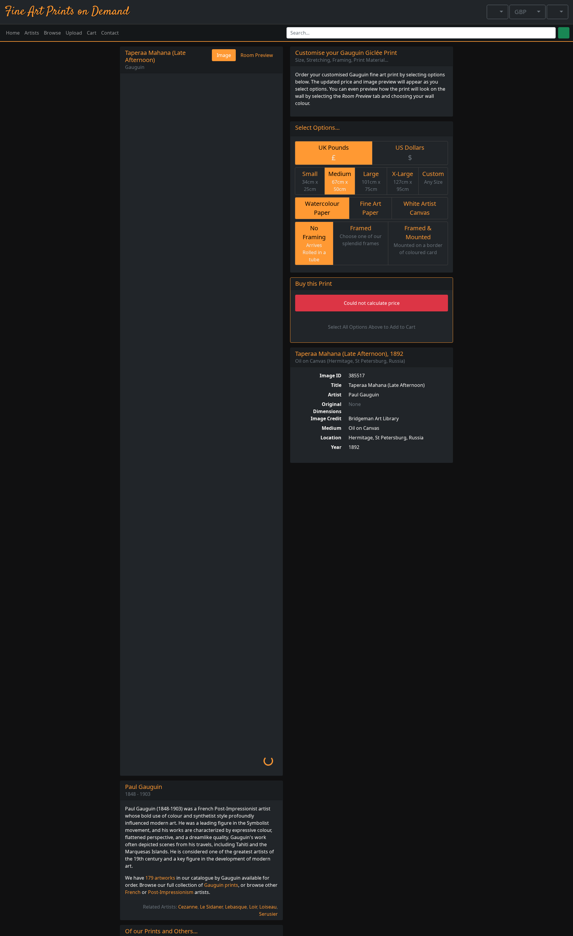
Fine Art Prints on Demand (67, 11)
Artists (31, 33)
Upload (74, 33)
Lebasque (236, 906)
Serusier (268, 914)
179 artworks (160, 878)
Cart (91, 33)
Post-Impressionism (170, 892)
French (133, 892)
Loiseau (268, 906)
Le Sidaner (211, 906)
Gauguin (134, 67)
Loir (253, 906)
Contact (110, 33)
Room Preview (257, 55)
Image (224, 55)
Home (13, 33)
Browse (52, 33)
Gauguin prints (221, 885)
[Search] (563, 32)
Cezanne (188, 906)
